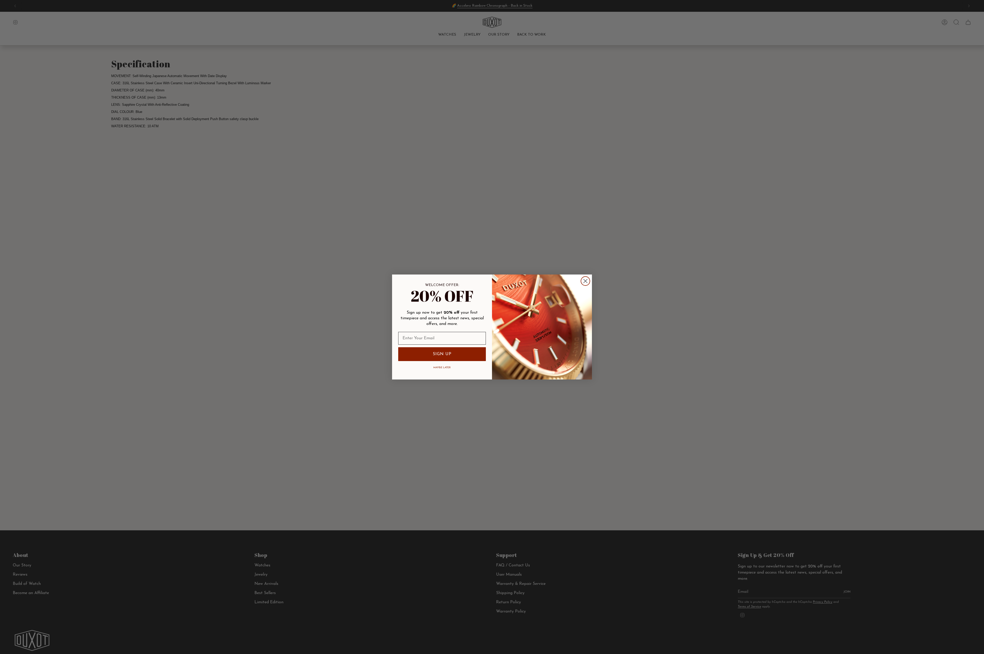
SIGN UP (442, 354)
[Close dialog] (585, 281)
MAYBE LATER (442, 367)
